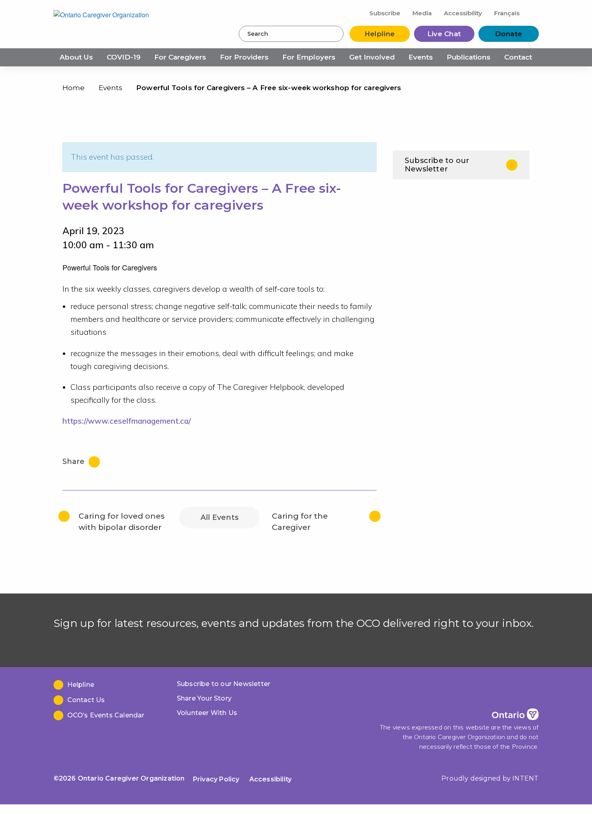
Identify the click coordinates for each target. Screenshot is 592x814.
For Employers (308, 57)
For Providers (244, 57)
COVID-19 (124, 57)
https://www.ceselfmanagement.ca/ (126, 421)
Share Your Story (204, 698)
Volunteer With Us (207, 713)
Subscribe (384, 13)
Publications (469, 57)
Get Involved (372, 57)
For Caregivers (180, 57)
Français (507, 13)
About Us (76, 57)
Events (420, 57)
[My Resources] (532, 12)
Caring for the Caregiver (300, 521)
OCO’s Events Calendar (106, 715)
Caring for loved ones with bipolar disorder (122, 521)
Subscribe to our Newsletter (437, 164)
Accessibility (463, 13)
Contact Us (86, 700)
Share (74, 461)
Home (73, 88)
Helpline (379, 34)
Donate (508, 34)
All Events (219, 517)
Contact (518, 57)
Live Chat (444, 34)
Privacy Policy (216, 779)
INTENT (525, 778)
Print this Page (521, 89)
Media (422, 13)
